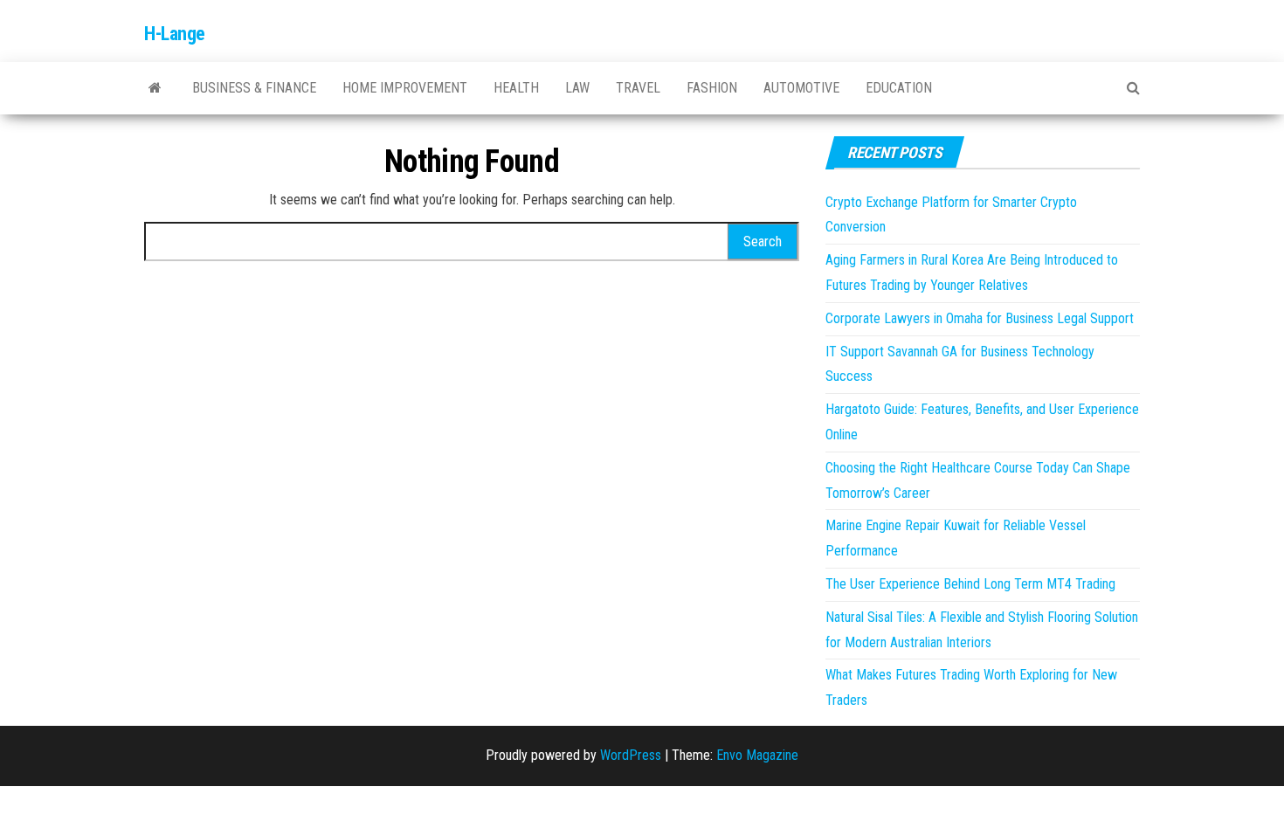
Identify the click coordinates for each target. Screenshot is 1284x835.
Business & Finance (254, 87)
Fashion (712, 87)
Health (516, 87)
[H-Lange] (155, 88)
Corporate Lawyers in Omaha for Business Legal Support (979, 318)
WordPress (630, 755)
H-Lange (174, 34)
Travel (638, 87)
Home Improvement (404, 87)
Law (577, 87)
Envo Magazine (757, 755)
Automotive (801, 87)
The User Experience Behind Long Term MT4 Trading (970, 584)
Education (899, 87)
